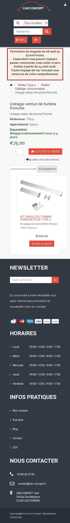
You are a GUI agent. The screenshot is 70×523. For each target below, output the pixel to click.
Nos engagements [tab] (47, 169)
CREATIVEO (16, 517)
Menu (22, 39)
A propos (18, 419)
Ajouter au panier (47, 151)
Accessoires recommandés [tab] (23, 169)
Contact (17, 438)
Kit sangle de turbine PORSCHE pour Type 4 (35, 218)
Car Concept (34, 513)
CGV (15, 447)
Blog (15, 429)
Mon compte (20, 410)
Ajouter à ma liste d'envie (44, 159)
